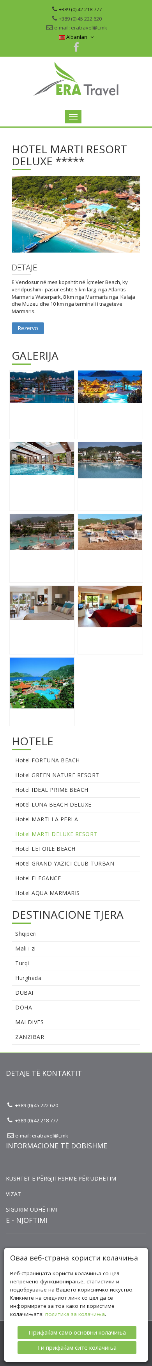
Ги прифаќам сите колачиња (77, 1347)
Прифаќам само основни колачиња (77, 1332)
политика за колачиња (75, 1314)
